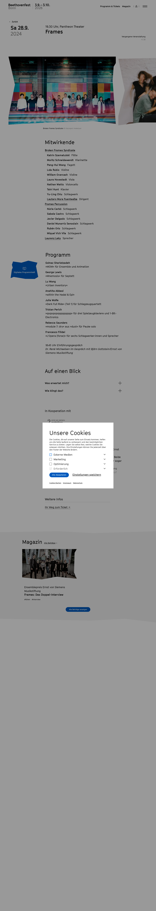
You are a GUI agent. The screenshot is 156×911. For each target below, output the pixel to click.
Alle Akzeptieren (59, 475)
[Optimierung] (50, 464)
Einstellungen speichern (86, 474)
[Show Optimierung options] (104, 464)
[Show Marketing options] (104, 459)
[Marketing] (50, 459)
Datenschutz (77, 483)
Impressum (67, 483)
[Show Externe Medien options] (104, 455)
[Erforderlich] (50, 468)
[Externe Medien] (50, 454)
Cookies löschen (55, 483)
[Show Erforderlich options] (104, 469)
